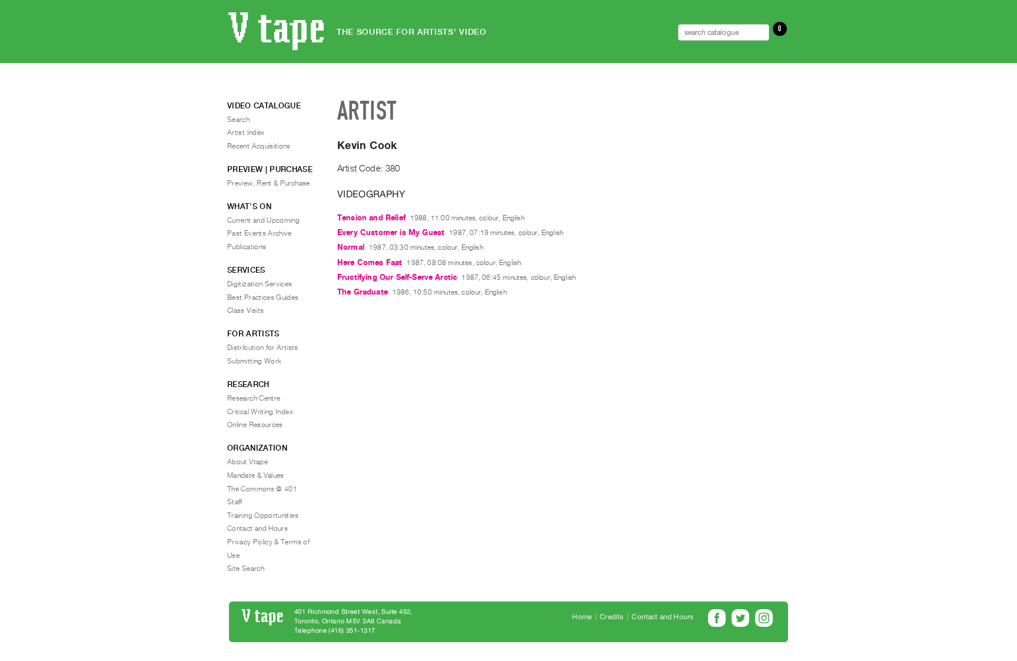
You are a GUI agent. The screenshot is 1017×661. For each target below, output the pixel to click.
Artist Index (245, 132)
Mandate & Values (255, 475)
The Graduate (362, 291)
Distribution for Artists (262, 347)
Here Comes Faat (369, 262)
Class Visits (245, 310)
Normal (350, 247)
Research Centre (253, 398)
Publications (246, 247)
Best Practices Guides (263, 297)
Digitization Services (260, 284)
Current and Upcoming (263, 220)
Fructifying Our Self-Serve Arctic (397, 277)
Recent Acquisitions (259, 146)
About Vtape (247, 462)
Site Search (245, 568)
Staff (234, 502)
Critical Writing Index (260, 412)
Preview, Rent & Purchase (268, 183)
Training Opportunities (262, 515)
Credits (611, 617)
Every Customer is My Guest (390, 232)
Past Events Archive (259, 233)
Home (581, 617)
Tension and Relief (371, 217)
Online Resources (255, 425)
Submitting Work (254, 361)
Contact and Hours (257, 528)
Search (238, 119)
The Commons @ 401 (262, 489)
